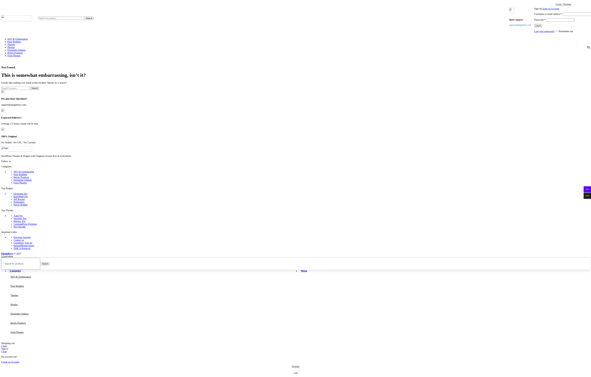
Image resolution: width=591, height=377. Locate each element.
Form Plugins (20, 182)
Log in (538, 25)
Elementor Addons (23, 180)
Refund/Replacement (24, 245)
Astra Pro (18, 215)
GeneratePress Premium (25, 224)
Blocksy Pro (20, 221)
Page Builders (20, 174)
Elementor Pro (21, 193)
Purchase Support (22, 237)
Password (539, 19)
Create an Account (550, 8)
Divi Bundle (20, 227)
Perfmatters (19, 202)
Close (4, 346)
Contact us (19, 240)
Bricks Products (21, 177)
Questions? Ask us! (23, 243)
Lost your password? (544, 31)
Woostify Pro (20, 218)
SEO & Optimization (24, 171)
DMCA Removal (22, 248)
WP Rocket (19, 199)
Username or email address (548, 14)
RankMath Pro (21, 196)
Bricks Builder (21, 205)
